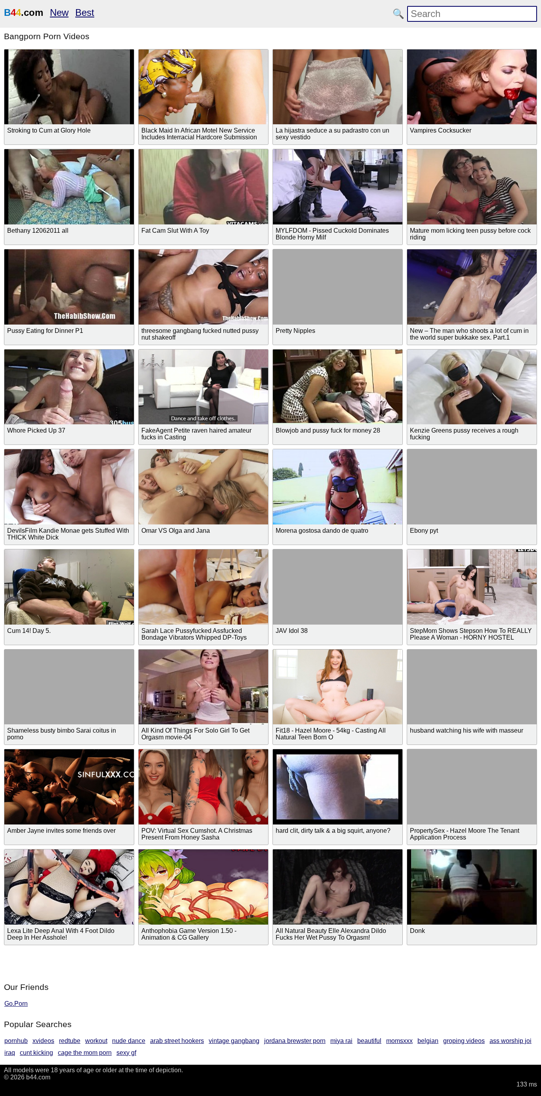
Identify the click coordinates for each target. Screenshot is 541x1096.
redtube (69, 1040)
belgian (427, 1040)
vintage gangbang (234, 1040)
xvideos (43, 1040)
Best (84, 12)
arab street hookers (177, 1040)
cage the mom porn (85, 1052)
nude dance (128, 1040)
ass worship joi (510, 1040)
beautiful (369, 1040)
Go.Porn (16, 1003)
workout (96, 1040)
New (59, 12)
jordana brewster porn (295, 1040)
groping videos (464, 1040)
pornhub (16, 1040)
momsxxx (399, 1040)
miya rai (341, 1040)
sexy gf (126, 1052)
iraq (9, 1052)
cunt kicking (36, 1052)
